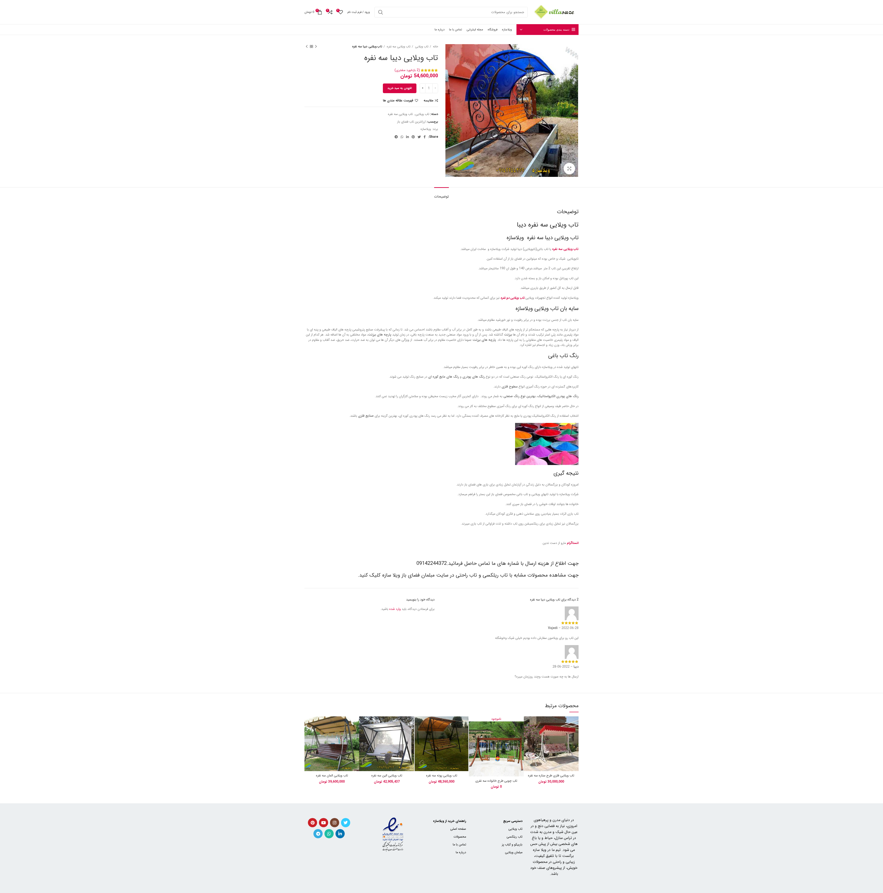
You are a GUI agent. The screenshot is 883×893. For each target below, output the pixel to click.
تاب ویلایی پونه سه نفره (441, 775)
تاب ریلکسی (495, 575)
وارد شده (395, 609)
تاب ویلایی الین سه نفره (386, 775)
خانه (435, 46)
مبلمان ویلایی (513, 852)
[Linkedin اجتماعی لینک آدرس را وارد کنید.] (407, 137)
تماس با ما (459, 844)
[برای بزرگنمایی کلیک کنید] (569, 168)
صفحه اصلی (458, 828)
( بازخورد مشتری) (407, 70)
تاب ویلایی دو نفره (513, 297)
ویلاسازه (426, 129)
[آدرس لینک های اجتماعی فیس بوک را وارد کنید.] (424, 137)
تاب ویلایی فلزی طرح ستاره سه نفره (551, 775)
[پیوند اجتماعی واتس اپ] (402, 137)
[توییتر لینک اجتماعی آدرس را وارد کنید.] (419, 137)
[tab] (441, 194)
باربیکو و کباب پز (512, 844)
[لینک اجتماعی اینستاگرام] (334, 822)
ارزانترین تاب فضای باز (411, 121)
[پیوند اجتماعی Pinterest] (413, 137)
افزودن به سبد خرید (399, 88)
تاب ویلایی (421, 46)
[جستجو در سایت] (380, 12)
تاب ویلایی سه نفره (398, 46)
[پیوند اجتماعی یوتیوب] (323, 822)
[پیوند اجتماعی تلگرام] (396, 137)
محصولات (459, 836)
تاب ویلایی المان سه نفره (332, 775)
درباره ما (461, 852)
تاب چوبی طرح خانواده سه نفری (496, 780)
